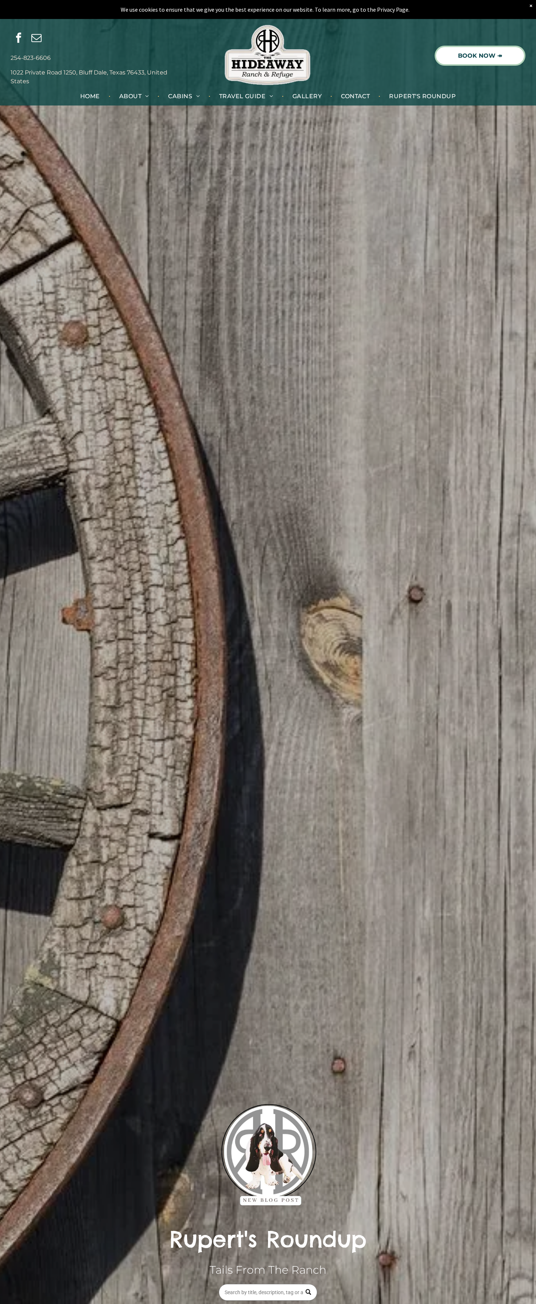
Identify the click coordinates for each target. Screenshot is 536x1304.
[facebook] (19, 39)
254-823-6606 (31, 57)
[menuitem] (90, 96)
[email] (36, 39)
